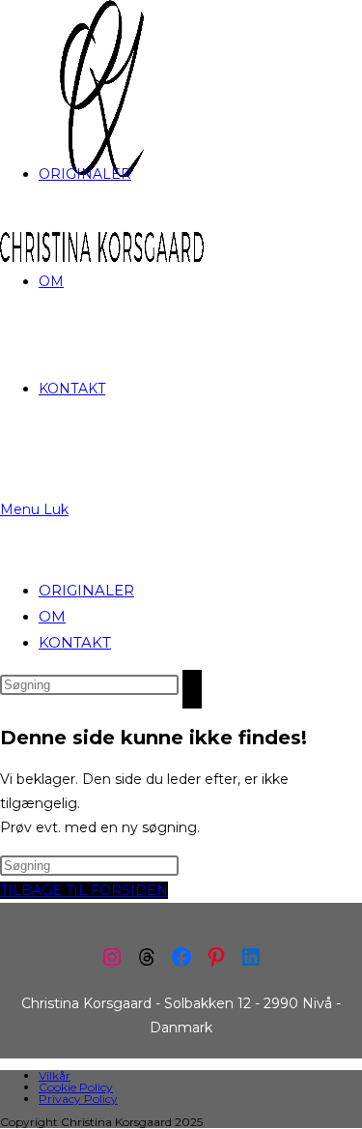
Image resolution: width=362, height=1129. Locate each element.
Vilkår (54, 1075)
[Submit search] (192, 689)
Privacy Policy (78, 1098)
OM (52, 616)
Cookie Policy (76, 1087)
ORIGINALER (86, 590)
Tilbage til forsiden (84, 890)
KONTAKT (75, 642)
